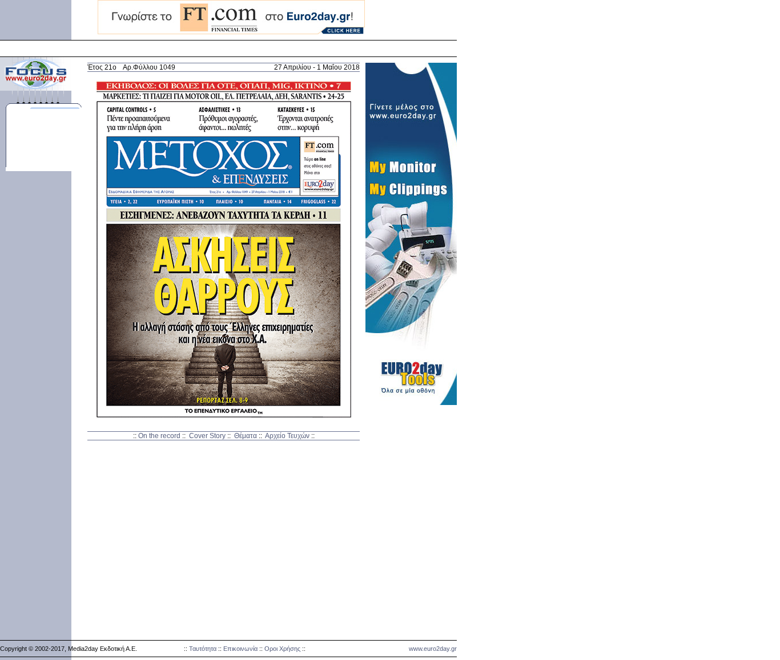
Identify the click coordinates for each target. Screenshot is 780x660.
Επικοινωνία (240, 648)
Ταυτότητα (202, 648)
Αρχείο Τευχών (287, 436)
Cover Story (207, 436)
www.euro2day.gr (433, 648)
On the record (159, 436)
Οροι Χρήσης (282, 648)
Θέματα (245, 436)
